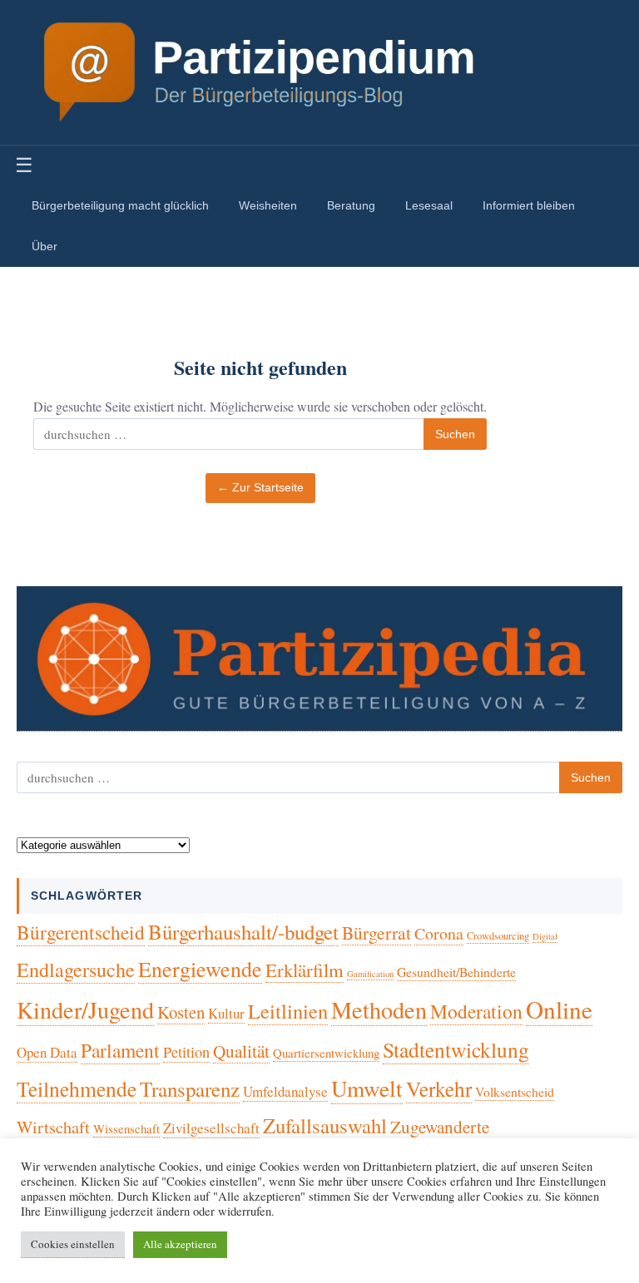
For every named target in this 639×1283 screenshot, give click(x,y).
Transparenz (190, 1089)
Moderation (476, 1011)
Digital (544, 936)
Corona (438, 933)
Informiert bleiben (529, 205)
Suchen (455, 434)
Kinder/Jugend (85, 1009)
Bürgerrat (376, 932)
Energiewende (200, 969)
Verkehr (439, 1088)
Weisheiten (268, 205)
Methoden (379, 1009)
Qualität (241, 1051)
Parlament (120, 1050)
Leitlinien (288, 1010)
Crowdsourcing (498, 936)
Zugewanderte (439, 1126)
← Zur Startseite (260, 487)
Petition (186, 1052)
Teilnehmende (76, 1088)
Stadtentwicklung (456, 1049)
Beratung (351, 205)
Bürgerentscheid (81, 932)
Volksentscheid (514, 1091)
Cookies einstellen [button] (73, 1243)
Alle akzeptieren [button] (180, 1243)
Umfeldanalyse (285, 1091)
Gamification (370, 974)
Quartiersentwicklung (326, 1052)
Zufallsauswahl (325, 1125)
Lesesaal (429, 205)
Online (559, 1009)
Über (44, 246)
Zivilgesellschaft (211, 1127)
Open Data (47, 1052)
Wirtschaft (53, 1127)
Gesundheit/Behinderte (456, 971)
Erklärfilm (304, 969)
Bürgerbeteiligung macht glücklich (120, 205)
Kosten (181, 1012)
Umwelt (367, 1088)
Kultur (226, 1013)
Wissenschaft (126, 1128)
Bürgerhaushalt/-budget (243, 931)
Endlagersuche (76, 969)
